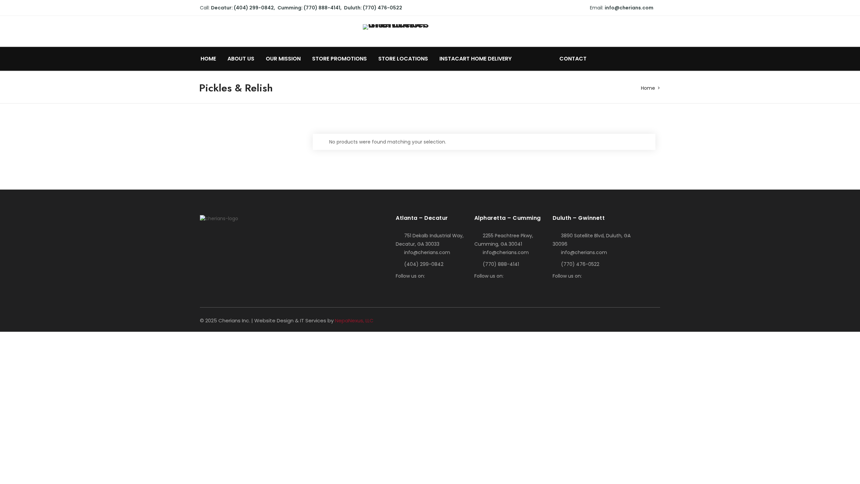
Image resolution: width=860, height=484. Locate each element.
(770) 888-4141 (501, 264)
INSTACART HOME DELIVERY (476, 59)
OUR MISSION (283, 59)
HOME (208, 59)
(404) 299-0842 (423, 264)
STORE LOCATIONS (403, 59)
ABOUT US (240, 59)
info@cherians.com (629, 7)
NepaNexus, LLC (354, 320)
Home (648, 88)
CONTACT (573, 59)
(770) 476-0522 (580, 264)
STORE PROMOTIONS (339, 59)
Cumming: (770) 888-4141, (309, 7)
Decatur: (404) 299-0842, (243, 7)
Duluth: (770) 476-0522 (373, 7)
